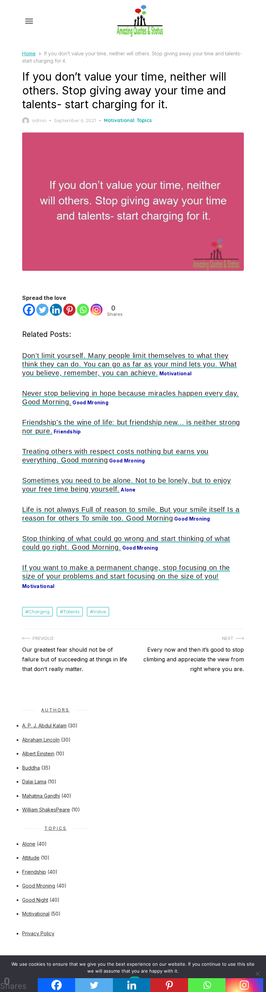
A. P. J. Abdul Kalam (44, 725)
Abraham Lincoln (41, 740)
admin (39, 120)
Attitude (30, 858)
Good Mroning (38, 886)
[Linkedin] (56, 310)
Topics (144, 120)
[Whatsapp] (83, 310)
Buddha (31, 768)
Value (99, 611)
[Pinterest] (69, 310)
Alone (28, 844)
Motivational (119, 120)
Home (29, 53)
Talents (71, 611)
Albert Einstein (38, 753)
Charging (39, 611)
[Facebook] (29, 310)
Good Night (35, 900)
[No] (257, 973)
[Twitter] (42, 310)
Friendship (34, 872)
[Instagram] (96, 310)
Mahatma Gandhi (41, 796)
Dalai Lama (34, 781)
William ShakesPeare (46, 809)
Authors (55, 710)
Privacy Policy (38, 933)
